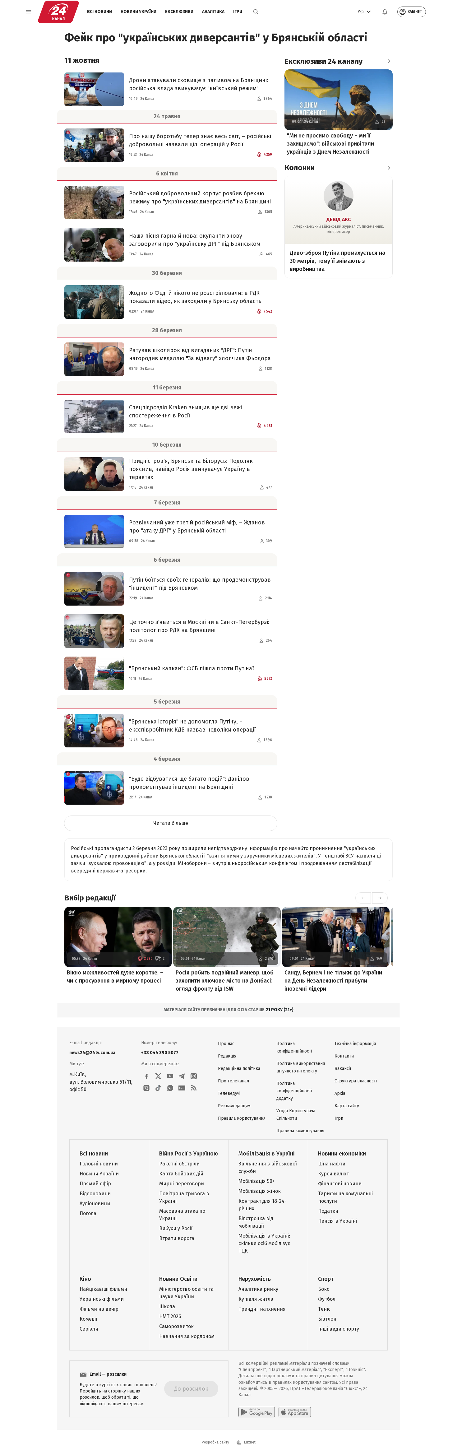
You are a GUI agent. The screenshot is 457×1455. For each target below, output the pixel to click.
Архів (340, 1093)
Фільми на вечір (99, 1309)
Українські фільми (102, 1299)
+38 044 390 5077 (159, 1052)
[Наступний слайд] (380, 898)
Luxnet (250, 1442)
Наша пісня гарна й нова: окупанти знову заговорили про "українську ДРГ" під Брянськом (194, 239)
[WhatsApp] (170, 1088)
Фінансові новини (340, 1184)
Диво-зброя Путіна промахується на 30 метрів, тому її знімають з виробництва (337, 260)
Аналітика (213, 11)
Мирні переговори (181, 1184)
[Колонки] (389, 167)
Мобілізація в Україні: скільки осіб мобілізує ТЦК (264, 1243)
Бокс (323, 1289)
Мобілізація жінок (259, 1191)
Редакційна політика (239, 1068)
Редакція (227, 1056)
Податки (328, 1211)
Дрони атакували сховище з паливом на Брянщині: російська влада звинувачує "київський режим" (198, 84)
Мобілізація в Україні (266, 1153)
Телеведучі (229, 1093)
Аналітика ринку (258, 1289)
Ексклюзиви (179, 11)
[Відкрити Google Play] (256, 1412)
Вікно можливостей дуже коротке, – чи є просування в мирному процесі (115, 976)
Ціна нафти (331, 1164)
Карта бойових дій (181, 1174)
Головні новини (99, 1164)
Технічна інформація (355, 1043)
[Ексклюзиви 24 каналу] (389, 61)
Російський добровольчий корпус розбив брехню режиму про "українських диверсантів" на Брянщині (200, 197)
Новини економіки (342, 1153)
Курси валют (333, 1174)
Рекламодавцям (234, 1106)
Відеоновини (95, 1194)
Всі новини (99, 11)
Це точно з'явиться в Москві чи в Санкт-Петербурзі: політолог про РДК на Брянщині (199, 626)
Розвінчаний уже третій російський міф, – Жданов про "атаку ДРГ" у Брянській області (197, 526)
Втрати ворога (176, 1238)
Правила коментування (300, 1130)
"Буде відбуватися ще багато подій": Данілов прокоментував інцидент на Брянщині (189, 782)
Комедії (88, 1319)
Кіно (85, 1279)
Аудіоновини (95, 1203)
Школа (167, 1306)
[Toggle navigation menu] (29, 12)
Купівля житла (255, 1299)
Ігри (237, 11)
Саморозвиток (176, 1326)
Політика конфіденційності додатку (294, 1091)
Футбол (326, 1299)
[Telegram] (182, 1076)
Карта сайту (347, 1106)
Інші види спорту (338, 1329)
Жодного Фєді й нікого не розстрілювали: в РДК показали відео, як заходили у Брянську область (195, 297)
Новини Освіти (178, 1279)
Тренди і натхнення (262, 1309)
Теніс (324, 1309)
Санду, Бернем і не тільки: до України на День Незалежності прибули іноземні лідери (333, 980)
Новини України (138, 11)
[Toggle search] (256, 12)
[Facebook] (146, 1076)
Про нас (226, 1043)
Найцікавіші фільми (103, 1289)
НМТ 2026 (170, 1316)
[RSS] (193, 1088)
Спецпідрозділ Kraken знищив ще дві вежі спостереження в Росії (185, 411)
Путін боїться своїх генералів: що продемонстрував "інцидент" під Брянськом (200, 583)
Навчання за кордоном (187, 1336)
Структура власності (356, 1081)
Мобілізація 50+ (256, 1181)
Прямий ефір (95, 1184)
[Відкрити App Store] (295, 1412)
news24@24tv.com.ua (92, 1052)
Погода (88, 1213)
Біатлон (327, 1319)
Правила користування (241, 1118)
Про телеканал (233, 1081)
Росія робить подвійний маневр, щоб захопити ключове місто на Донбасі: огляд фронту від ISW (225, 980)
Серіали (89, 1329)
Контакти (344, 1056)
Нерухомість (254, 1279)
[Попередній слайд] (363, 898)
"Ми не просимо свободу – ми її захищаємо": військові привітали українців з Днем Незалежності (330, 143)
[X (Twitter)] (158, 1076)
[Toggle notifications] (385, 12)
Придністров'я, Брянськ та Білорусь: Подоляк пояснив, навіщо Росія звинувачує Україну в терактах (191, 469)
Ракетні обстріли (179, 1164)
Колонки (299, 167)
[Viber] (146, 1088)
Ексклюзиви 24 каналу (323, 61)
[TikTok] (158, 1088)
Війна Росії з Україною (188, 1153)
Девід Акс (338, 219)
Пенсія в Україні (337, 1221)
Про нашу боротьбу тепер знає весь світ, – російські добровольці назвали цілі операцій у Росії (200, 140)
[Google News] (182, 1088)
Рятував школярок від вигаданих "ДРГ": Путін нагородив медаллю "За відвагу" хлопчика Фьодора (200, 354)
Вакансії (343, 1068)
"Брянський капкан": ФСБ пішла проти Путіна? (192, 668)
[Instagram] (193, 1076)
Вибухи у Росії (175, 1228)
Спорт (326, 1279)
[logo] (58, 12)
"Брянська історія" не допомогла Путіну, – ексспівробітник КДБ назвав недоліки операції (192, 725)
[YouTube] (170, 1076)
